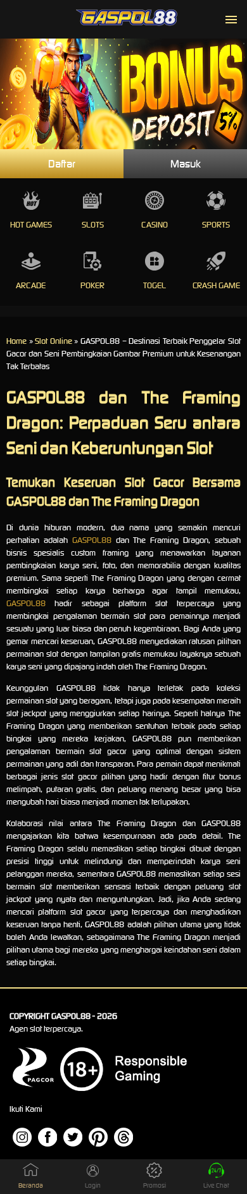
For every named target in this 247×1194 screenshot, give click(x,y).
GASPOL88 (91, 540)
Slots (93, 224)
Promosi (154, 1185)
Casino (154, 224)
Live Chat (216, 1185)
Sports (216, 224)
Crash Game (216, 285)
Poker (92, 285)
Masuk (185, 164)
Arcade (31, 285)
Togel (154, 285)
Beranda (30, 1185)
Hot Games (31, 224)
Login (93, 1185)
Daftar (61, 164)
